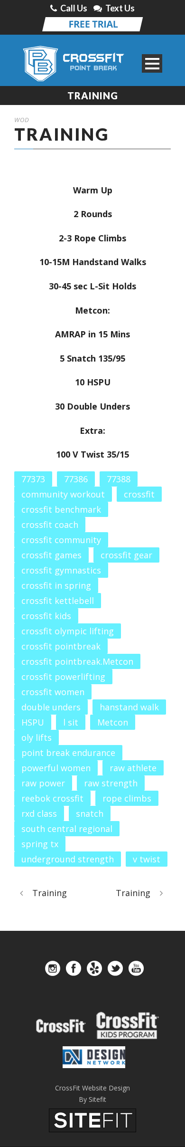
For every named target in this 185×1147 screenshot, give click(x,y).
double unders (51, 707)
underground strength (67, 859)
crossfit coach (49, 524)
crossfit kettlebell (57, 600)
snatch (89, 813)
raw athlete (133, 768)
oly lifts (36, 737)
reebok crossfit (52, 798)
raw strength (111, 783)
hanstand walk (129, 707)
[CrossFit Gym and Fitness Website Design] (92, 1119)
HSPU (32, 722)
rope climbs (126, 798)
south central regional (66, 828)
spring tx (39, 844)
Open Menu (152, 63)
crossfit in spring (56, 585)
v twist (146, 859)
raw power (43, 783)
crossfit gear (126, 555)
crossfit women (52, 692)
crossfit (139, 494)
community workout (63, 494)
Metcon (112, 722)
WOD (21, 119)
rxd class (39, 813)
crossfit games (51, 555)
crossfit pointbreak (61, 646)
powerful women (56, 768)
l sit (70, 722)
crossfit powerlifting (63, 676)
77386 (76, 479)
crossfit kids (46, 615)
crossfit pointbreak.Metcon (77, 661)
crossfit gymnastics (61, 570)
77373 (33, 479)
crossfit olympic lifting (67, 631)
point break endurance (68, 752)
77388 (118, 479)
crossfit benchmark (61, 509)
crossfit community (61, 539)
